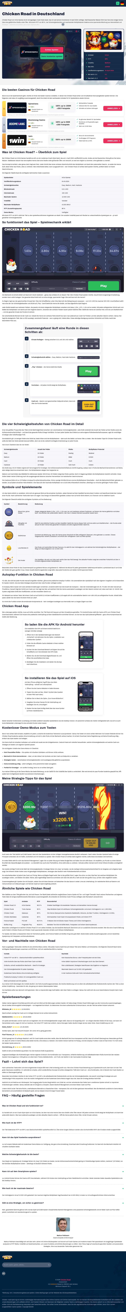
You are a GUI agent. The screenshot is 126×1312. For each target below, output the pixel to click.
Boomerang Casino (36, 120)
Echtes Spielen (51, 50)
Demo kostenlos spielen (51, 56)
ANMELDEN (112, 108)
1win (30, 136)
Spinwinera (33, 104)
